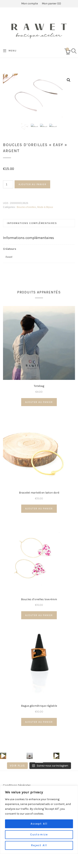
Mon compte (29, 3)
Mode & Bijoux (45, 207)
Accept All (39, 823)
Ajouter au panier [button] (39, 402)
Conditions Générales (17, 785)
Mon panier (51, 3)
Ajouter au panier (32, 184)
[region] (39, 820)
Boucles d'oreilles (26, 207)
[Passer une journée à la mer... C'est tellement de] (30, 756)
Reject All (39, 845)
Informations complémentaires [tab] (32, 223)
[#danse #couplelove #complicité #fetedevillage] (56, 756)
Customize (39, 834)
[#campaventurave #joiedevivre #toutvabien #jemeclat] (3, 756)
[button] (68, 80)
